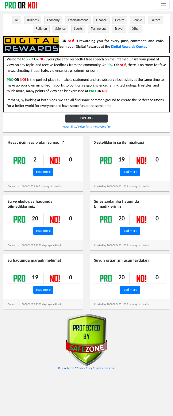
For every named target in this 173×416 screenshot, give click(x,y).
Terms (70, 368)
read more (43, 172)
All (17, 20)
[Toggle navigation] (164, 5)
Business (33, 20)
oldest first (84, 126)
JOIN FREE (86, 118)
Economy (53, 20)
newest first (69, 126)
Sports (78, 29)
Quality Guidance (105, 368)
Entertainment (78, 20)
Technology (98, 29)
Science (60, 29)
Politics (155, 20)
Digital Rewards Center (128, 47)
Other (136, 29)
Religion (41, 29)
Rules (61, 368)
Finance (101, 20)
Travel (119, 29)
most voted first (102, 126)
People (137, 20)
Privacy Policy (84, 368)
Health (119, 20)
